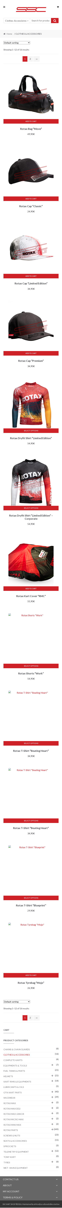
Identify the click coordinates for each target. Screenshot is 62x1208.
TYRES (6, 1162)
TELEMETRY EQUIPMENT (16, 1151)
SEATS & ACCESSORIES (15, 1141)
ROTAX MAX (9, 1103)
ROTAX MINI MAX (12, 1125)
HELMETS (8, 1076)
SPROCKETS (9, 1146)
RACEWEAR (9, 1097)
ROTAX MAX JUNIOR (13, 1114)
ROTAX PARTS (10, 1130)
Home (9, 33)
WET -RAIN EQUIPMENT (15, 1168)
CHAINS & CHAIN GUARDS (16, 1049)
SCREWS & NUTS (11, 1135)
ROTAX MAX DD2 (11, 1108)
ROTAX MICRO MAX (13, 1119)
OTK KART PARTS (12, 1092)
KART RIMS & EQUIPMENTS (17, 1081)
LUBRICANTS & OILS (13, 1087)
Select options (31, 430)
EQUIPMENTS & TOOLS (15, 1065)
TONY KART (9, 1157)
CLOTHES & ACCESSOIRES (16, 1054)
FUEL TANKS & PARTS (14, 1071)
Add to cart (31, 121)
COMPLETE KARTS (12, 1060)
